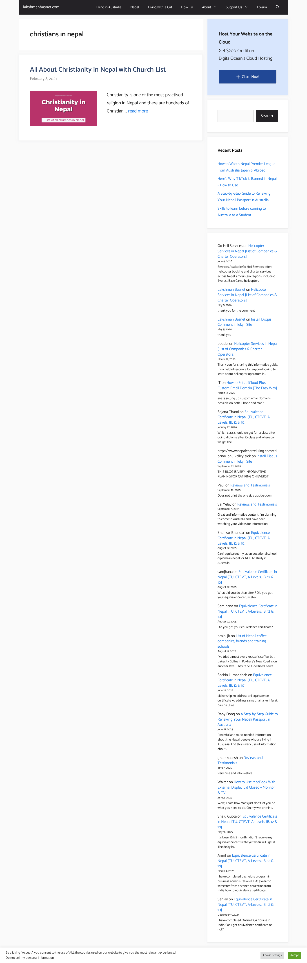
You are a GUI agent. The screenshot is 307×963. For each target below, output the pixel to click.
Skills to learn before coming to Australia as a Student (242, 211)
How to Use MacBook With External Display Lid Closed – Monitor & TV (246, 787)
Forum (262, 7)
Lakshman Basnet (231, 289)
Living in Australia (108, 7)
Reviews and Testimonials (250, 485)
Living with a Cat (160, 7)
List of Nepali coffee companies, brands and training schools (242, 641)
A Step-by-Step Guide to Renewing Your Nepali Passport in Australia (244, 196)
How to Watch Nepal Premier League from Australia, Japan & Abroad (246, 167)
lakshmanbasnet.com (41, 7)
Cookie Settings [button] (272, 955)
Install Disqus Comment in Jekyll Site (244, 322)
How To (187, 7)
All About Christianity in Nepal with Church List (98, 69)
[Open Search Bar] (277, 7)
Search (266, 116)
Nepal (134, 7)
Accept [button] (294, 955)
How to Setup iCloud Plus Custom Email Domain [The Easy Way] (247, 385)
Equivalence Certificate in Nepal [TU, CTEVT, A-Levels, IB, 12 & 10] (244, 417)
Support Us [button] (234, 7)
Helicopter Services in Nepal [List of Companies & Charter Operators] (247, 251)
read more (138, 111)
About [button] (206, 7)
